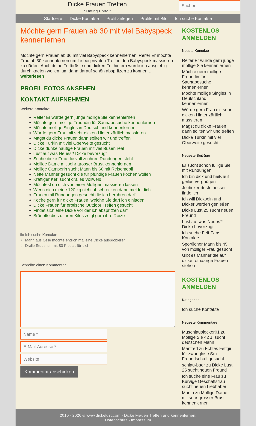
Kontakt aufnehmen (54, 99)
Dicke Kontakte (84, 18)
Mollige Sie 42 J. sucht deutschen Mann (203, 340)
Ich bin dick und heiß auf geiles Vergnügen (205, 179)
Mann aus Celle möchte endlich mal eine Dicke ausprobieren (75, 240)
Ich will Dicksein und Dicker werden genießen (205, 202)
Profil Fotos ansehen (57, 88)
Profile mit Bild (154, 18)
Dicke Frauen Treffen (97, 4)
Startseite (53, 18)
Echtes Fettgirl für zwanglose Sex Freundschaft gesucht (207, 353)
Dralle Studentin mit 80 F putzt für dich (57, 246)
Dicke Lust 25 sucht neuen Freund (207, 368)
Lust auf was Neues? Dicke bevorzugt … (202, 224)
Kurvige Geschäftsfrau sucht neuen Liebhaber (204, 384)
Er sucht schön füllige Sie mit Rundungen (206, 168)
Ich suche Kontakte (193, 18)
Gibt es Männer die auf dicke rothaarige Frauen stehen (205, 260)
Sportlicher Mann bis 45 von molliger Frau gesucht (207, 247)
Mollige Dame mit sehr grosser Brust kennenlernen (204, 397)
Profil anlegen (119, 18)
